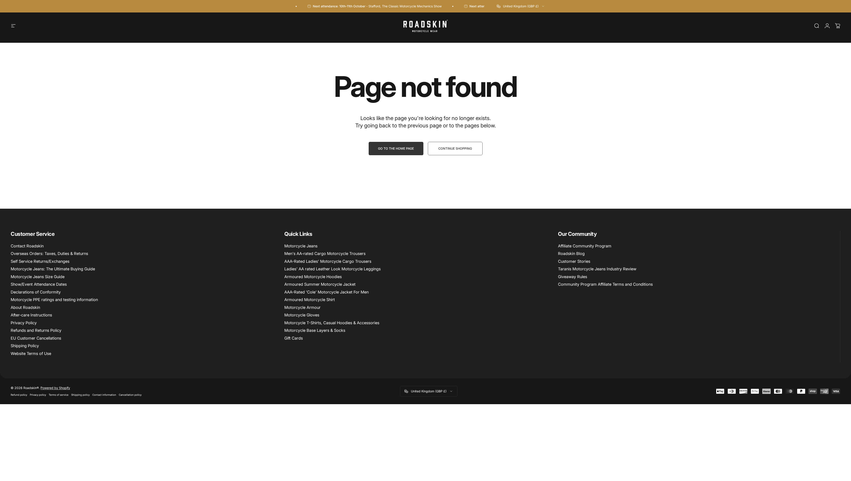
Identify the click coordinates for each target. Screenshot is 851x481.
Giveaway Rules (572, 276)
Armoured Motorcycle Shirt (309, 299)
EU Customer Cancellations (36, 338)
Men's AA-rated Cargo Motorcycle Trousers (325, 253)
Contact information (104, 394)
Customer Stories (574, 261)
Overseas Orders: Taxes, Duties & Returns (49, 253)
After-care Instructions (31, 315)
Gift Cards (293, 338)
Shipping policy (80, 394)
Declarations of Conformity (36, 292)
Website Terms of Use (31, 353)
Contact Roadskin (27, 246)
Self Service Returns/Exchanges (40, 261)
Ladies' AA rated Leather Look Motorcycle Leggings (332, 269)
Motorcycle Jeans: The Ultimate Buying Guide (53, 269)
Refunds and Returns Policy (36, 330)
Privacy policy (38, 394)
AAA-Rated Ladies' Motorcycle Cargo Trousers (327, 261)
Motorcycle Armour (302, 307)
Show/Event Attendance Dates (39, 284)
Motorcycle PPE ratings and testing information (54, 299)
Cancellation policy (130, 394)
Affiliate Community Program (584, 246)
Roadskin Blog (571, 253)
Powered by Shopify (55, 388)
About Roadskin (25, 307)
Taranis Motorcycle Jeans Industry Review (597, 269)
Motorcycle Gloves (301, 315)
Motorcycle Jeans (300, 246)
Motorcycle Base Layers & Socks (314, 330)
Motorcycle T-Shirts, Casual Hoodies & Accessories (331, 322)
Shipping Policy (25, 345)
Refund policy (19, 394)
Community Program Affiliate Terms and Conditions (605, 284)
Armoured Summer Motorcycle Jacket (320, 284)
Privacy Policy (24, 322)
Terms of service (59, 394)
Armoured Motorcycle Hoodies (313, 276)
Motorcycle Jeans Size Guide (38, 276)
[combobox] (521, 6)
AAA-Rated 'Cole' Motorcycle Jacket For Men (326, 292)
